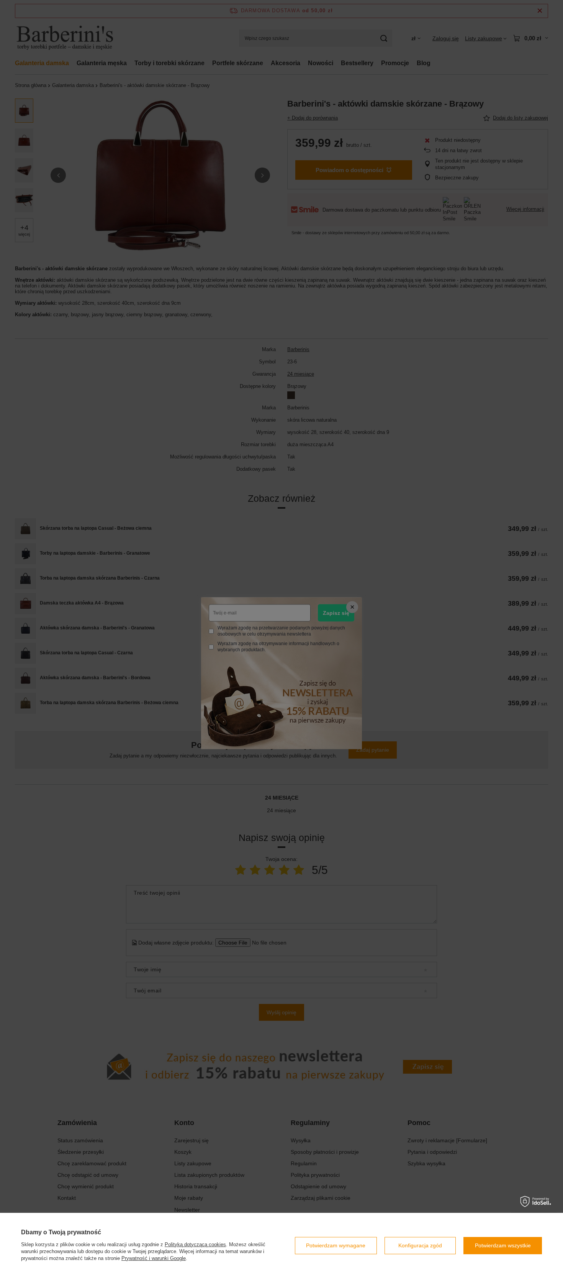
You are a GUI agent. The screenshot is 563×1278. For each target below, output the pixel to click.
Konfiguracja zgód (420, 1245)
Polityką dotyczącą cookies (195, 1244)
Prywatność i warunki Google (153, 1258)
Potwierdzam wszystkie (503, 1245)
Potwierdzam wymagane (335, 1245)
